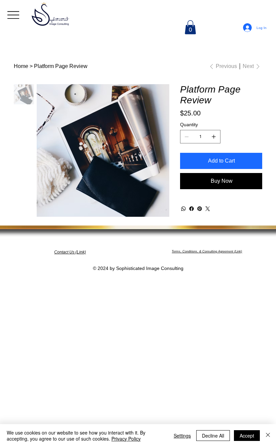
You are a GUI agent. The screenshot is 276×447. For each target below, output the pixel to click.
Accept (247, 435)
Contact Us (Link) (70, 252)
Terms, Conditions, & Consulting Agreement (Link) (207, 251)
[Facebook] (191, 208)
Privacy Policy (126, 438)
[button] (190, 27)
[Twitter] (207, 208)
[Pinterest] (199, 208)
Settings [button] (182, 435)
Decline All (213, 435)
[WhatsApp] (183, 208)
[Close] (268, 435)
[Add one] (213, 136)
